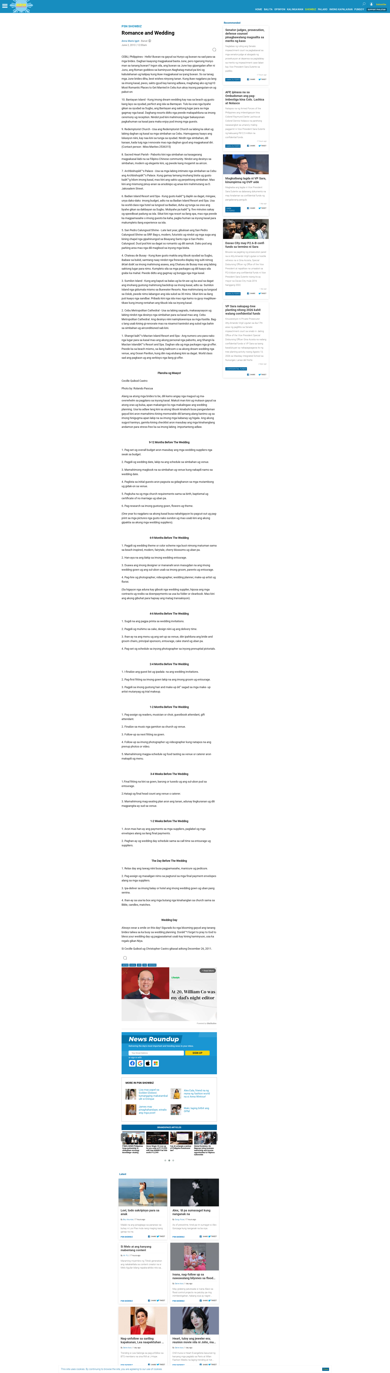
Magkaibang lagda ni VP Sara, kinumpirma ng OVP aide (245, 180)
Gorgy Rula (179, 1219)
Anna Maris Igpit (130, 41)
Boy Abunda (128, 1219)
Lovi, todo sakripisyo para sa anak (140, 1212)
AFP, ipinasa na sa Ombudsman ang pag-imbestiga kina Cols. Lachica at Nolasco (244, 97)
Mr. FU (125, 1255)
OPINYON (279, 9)
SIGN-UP (197, 1053)
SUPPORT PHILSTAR (377, 10)
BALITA (268, 9)
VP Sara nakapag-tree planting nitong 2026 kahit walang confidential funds (243, 309)
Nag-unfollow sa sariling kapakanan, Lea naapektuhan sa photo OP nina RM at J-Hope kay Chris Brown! (143, 1340)
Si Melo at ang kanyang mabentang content (136, 1248)
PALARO (323, 9)
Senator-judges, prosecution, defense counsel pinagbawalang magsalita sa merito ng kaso (244, 35)
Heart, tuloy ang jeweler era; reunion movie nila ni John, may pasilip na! (193, 1340)
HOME (258, 9)
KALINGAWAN (295, 9)
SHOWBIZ (310, 9)
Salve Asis (179, 1284)
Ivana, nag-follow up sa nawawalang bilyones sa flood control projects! (192, 1276)
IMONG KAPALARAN (341, 9)
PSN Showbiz (132, 26)
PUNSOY (359, 9)
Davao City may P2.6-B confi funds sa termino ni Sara (244, 245)
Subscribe (381, 4)
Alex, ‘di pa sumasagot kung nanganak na (191, 1212)
